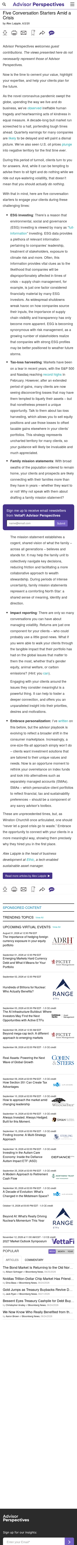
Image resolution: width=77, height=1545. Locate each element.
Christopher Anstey (15, 1305)
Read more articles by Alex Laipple (26, 876)
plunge (67, 144)
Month (61, 1251)
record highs (52, 374)
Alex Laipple (13, 23)
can (46, 673)
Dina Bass (11, 1282)
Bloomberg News (34, 1271)
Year (70, 1251)
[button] (5, 32)
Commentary (34, 1260)
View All (40, 917)
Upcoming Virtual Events (27, 927)
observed (34, 107)
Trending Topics (18, 917)
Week (52, 1251)
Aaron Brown (12, 1316)
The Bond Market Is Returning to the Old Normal (39, 1267)
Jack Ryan (11, 1293)
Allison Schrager (14, 1271)
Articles (12, 1260)
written (63, 720)
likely (12, 138)
